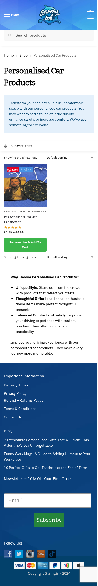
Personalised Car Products (25, 211)
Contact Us (13, 417)
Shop (23, 55)
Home (9, 55)
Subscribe (49, 520)
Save (15, 170)
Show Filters (21, 146)
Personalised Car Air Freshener (20, 219)
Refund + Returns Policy (23, 400)
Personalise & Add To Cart (25, 244)
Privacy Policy (15, 393)
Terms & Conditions (20, 408)
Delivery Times (16, 385)
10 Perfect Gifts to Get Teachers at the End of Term (45, 467)
